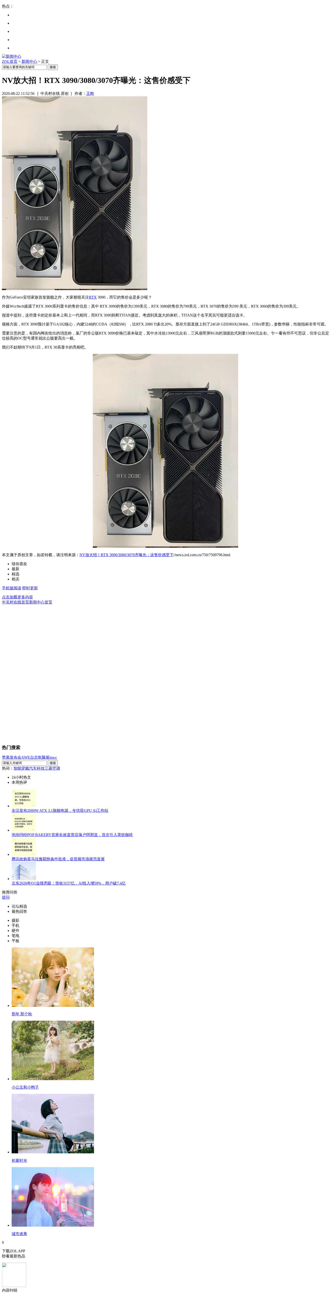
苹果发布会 (11, 757)
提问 (6, 897)
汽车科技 (37, 768)
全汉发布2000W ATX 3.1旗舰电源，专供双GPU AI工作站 (60, 810)
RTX (93, 297)
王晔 (90, 93)
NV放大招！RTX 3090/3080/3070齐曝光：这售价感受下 (126, 555)
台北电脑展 (39, 757)
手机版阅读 (11, 588)
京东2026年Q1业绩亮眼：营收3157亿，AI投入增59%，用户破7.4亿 (69, 883)
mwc (53, 757)
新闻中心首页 (40, 602)
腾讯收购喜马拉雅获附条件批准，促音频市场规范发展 (58, 859)
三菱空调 (52, 768)
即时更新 (30, 588)
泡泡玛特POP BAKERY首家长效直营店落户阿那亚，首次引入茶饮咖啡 (72, 835)
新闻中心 (29, 61)
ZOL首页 (9, 61)
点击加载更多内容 (17, 597)
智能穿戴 (21, 768)
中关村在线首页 (15, 602)
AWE (25, 757)
